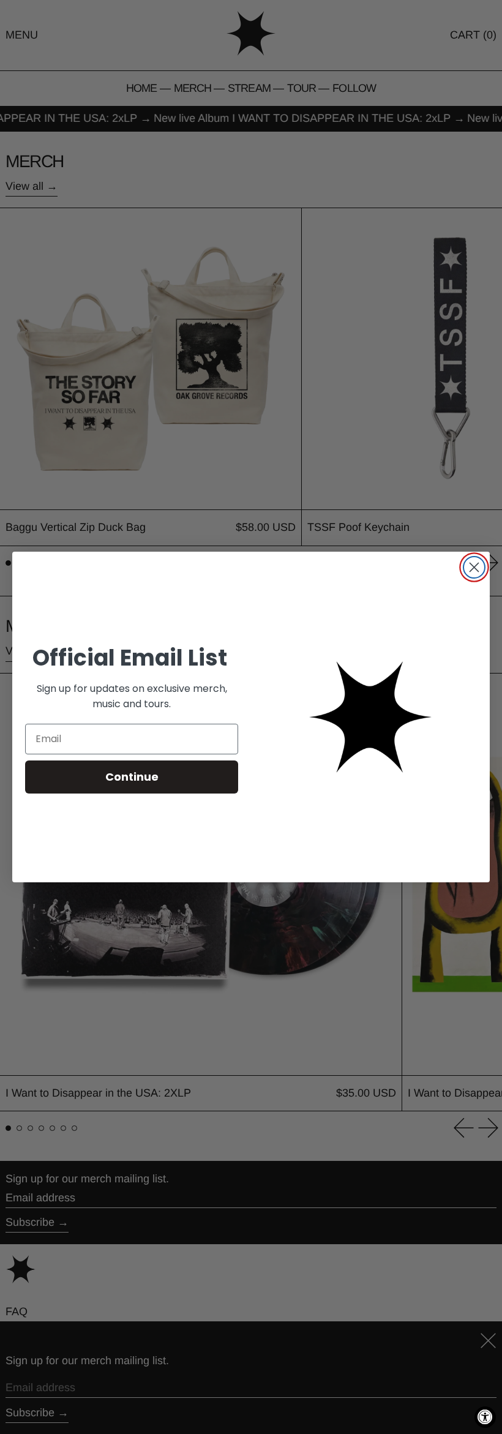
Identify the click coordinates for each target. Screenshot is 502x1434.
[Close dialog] (474, 567)
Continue (132, 776)
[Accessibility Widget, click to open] (485, 1417)
